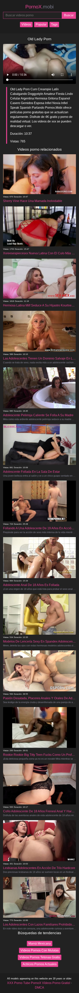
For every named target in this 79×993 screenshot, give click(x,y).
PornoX (39, 6)
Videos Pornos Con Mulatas (40, 950)
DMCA (39, 987)
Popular (41, 24)
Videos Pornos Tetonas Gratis (39, 957)
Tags (54, 24)
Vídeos (26, 24)
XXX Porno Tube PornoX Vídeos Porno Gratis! (38, 983)
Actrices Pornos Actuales (40, 964)
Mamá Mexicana (39, 943)
